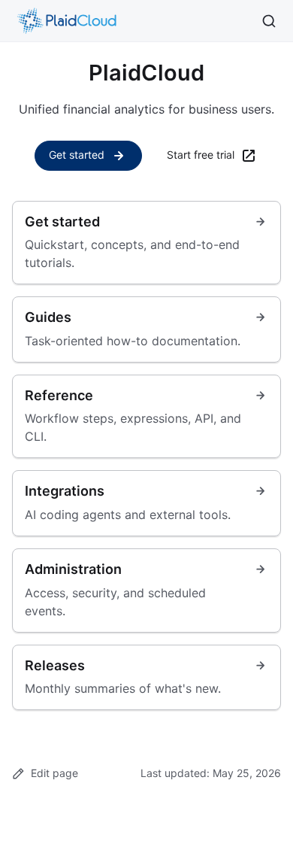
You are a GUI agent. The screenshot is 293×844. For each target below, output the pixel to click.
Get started (76, 154)
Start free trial (200, 154)
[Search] (269, 21)
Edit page (54, 773)
